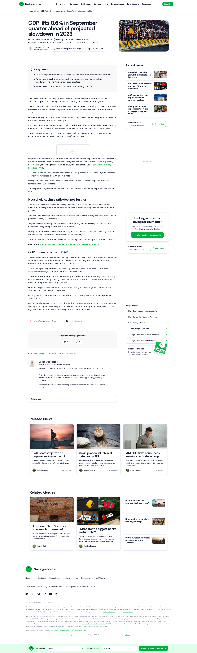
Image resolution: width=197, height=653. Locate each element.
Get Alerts (159, 248)
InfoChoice (54, 631)
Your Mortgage (64, 631)
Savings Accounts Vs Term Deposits (143, 334)
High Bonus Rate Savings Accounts (143, 317)
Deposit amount (93, 648)
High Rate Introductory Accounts (142, 311)
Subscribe (167, 4)
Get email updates (98, 49)
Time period (40, 648)
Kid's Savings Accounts (138, 323)
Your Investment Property (80, 631)
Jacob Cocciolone (48, 361)
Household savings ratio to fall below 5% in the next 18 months (69, 244)
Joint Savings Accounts (138, 329)
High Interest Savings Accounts (147, 235)
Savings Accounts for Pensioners (142, 340)
